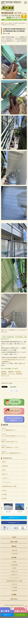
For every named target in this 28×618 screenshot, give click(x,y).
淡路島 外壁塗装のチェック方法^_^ (10, 446)
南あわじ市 (5, 474)
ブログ (6, 23)
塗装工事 (14, 550)
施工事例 (4, 498)
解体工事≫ (19, 373)
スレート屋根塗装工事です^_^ (8, 429)
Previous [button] (1, 508)
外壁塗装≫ (4, 371)
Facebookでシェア (14, 522)
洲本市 (10, 23)
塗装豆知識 (5, 466)
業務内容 (14, 546)
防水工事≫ (18, 371)
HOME (2, 23)
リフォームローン (6, 482)
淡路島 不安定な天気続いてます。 (10, 440)
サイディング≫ (5, 375)
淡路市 (4, 461)
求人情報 (4, 494)
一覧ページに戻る (14, 390)
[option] (8, 508)
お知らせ (4, 490)
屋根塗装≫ (11, 371)
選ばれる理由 (14, 541)
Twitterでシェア (14, 517)
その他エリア (5, 478)
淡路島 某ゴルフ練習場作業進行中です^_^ (12, 452)
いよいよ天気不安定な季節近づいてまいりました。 (13, 435)
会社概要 (14, 594)
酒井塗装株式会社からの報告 (9, 486)
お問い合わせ (14, 599)
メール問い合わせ (21, 614)
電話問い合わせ (7, 614)
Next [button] (26, 508)
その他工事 (15, 553)
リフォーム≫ (11, 373)
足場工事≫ (4, 373)
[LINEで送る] (13, 386)
